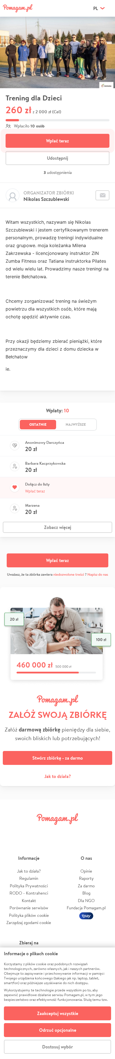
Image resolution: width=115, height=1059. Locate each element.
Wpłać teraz (57, 141)
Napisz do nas (97, 574)
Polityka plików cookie (29, 915)
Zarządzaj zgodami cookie (28, 922)
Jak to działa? (57, 776)
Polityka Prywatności (29, 885)
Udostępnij (57, 158)
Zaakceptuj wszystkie (57, 1013)
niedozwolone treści (68, 574)
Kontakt (29, 900)
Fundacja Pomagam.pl (86, 907)
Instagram (48, 831)
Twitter (29, 831)
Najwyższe (76, 424)
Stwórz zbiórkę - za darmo (57, 758)
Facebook (10, 831)
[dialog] (57, 1003)
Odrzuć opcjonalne (57, 1030)
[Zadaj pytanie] (102, 195)
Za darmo (86, 885)
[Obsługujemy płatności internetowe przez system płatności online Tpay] (86, 915)
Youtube (104, 831)
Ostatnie (38, 424)
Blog (86, 893)
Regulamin (28, 878)
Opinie (86, 871)
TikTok (85, 831)
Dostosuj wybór (57, 1047)
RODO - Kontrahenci (28, 893)
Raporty (86, 878)
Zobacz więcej (57, 527)
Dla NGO (86, 900)
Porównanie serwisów (28, 907)
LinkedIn (67, 831)
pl (95, 8)
